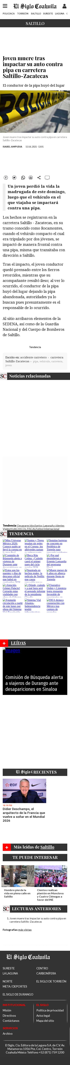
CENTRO (42, 968)
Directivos (9, 1015)
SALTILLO (36, 13)
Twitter (14, 177)
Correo (31, 177)
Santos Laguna (43, 525)
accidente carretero (33, 357)
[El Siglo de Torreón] (28, 964)
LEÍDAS (18, 642)
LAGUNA (59, 13)
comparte (39, 177)
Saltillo (35, 23)
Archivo (8, 1033)
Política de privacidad (50, 1010)
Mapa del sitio (45, 1020)
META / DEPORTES (15, 986)
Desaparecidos (26, 525)
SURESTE (48, 13)
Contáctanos (11, 1020)
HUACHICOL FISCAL (23, 528)
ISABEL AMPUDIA (12, 146)
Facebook (6, 177)
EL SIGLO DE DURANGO (18, 994)
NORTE (7, 981)
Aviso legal (43, 1015)
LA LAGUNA (10, 973)
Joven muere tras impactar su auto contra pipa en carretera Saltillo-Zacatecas (38, 920)
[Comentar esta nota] (47, 177)
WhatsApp (22, 177)
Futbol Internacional (47, 528)
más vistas (25, 929)
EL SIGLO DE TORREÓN (51, 981)
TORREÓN (22, 13)
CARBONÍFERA (46, 973)
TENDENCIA (21, 533)
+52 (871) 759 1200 (51, 1052)
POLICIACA (9, 13)
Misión (7, 1010)
